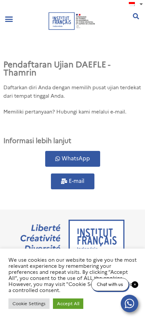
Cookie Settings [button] (29, 303)
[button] (9, 19)
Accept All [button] (68, 303)
